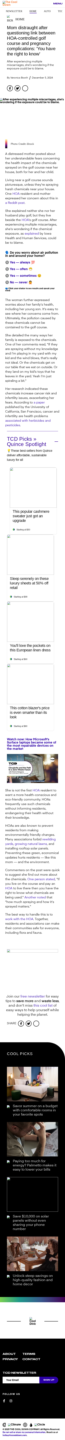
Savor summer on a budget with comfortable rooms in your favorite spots (35, 1110)
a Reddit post (15, 203)
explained (32, 233)
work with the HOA (19, 919)
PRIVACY (10, 1359)
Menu (57, 3)
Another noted (35, 897)
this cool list (43, 1005)
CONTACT (31, 1359)
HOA (16, 193)
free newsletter (32, 996)
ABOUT (9, 1354)
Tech (61, 11)
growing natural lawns (31, 844)
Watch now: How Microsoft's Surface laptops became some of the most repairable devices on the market (31, 744)
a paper (39, 402)
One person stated (41, 879)
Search (48, 3)
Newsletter (14, 11)
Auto (47, 11)
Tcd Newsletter (19, 1373)
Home (33, 11)
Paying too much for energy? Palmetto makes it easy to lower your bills (34, 1165)
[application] (32, 768)
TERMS (28, 1354)
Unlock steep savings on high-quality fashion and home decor (33, 1280)
